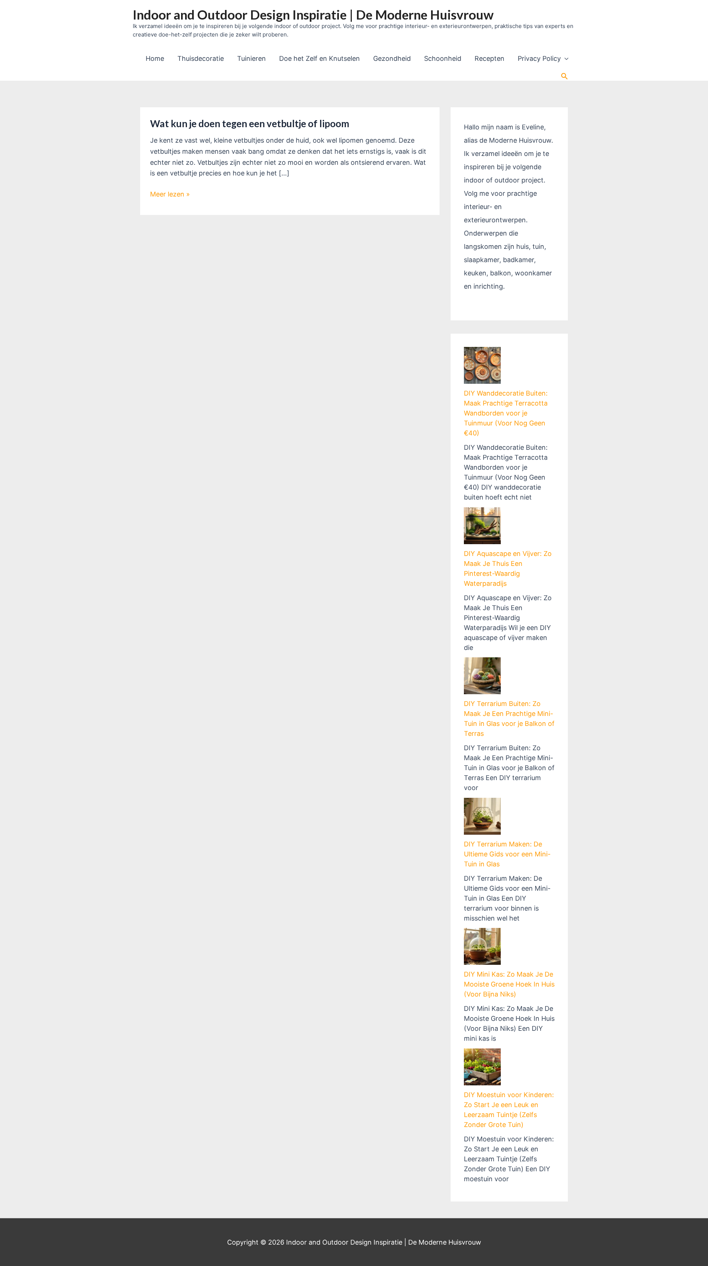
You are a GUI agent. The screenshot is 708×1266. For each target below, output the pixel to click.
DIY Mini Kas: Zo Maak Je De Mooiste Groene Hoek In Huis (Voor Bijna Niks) (509, 984)
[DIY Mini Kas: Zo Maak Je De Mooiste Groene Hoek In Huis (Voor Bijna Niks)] (482, 946)
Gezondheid (392, 58)
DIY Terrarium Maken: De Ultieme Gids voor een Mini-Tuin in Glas (507, 854)
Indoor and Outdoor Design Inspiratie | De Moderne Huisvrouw (313, 14)
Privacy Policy (539, 58)
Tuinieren (251, 58)
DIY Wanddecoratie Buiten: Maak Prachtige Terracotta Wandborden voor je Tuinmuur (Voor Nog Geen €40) (506, 413)
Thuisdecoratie (200, 58)
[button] (564, 76)
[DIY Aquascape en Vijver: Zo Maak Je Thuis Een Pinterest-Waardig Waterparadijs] (482, 525)
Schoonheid (442, 58)
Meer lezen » (170, 195)
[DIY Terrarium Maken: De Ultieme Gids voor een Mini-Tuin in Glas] (482, 816)
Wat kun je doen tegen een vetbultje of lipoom (249, 123)
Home (155, 58)
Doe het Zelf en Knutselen (319, 58)
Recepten (489, 58)
